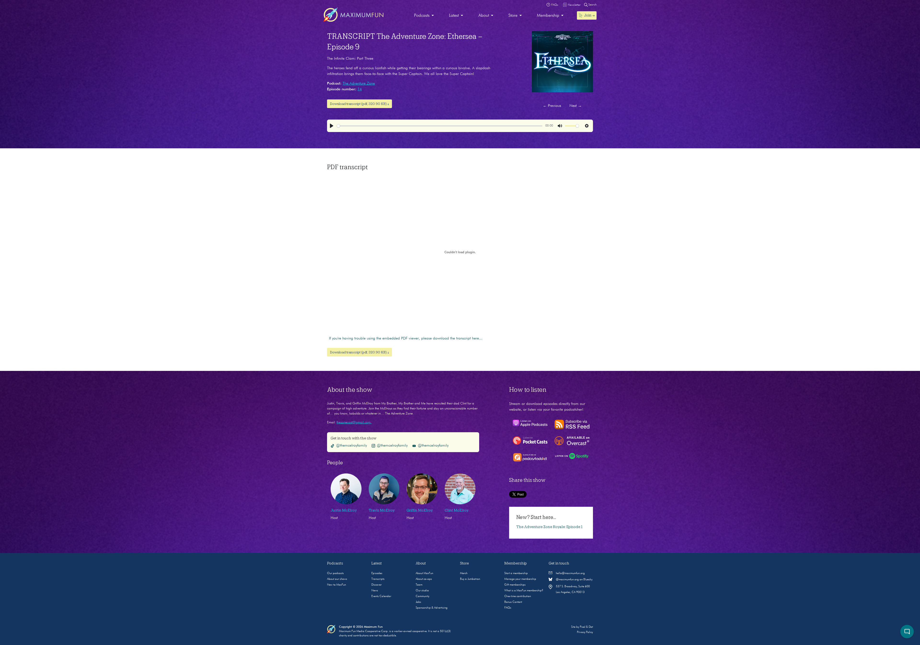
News (374, 590)
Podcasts (422, 15)
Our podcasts (335, 573)
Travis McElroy (382, 510)
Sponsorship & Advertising (432, 607)
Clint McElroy (456, 510)
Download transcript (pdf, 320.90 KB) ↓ (359, 104)
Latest (454, 15)
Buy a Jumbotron (470, 579)
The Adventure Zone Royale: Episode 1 (549, 527)
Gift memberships (515, 584)
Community (422, 596)
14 (359, 89)
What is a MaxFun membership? (523, 590)
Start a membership (516, 573)
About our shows (337, 579)
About (483, 15)
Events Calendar (381, 596)
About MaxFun (424, 573)
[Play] (331, 125)
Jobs (418, 602)
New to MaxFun (336, 584)
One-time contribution (517, 596)
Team (419, 584)
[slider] (439, 126)
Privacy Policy (585, 632)
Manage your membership (520, 579)
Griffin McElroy (420, 510)
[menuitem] (424, 16)
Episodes (376, 573)
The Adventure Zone (359, 84)
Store (513, 15)
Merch (463, 573)
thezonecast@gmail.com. (354, 422)
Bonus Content (513, 602)
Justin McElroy (344, 510)
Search (592, 4)
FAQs (507, 607)
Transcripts (378, 579)
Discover (376, 584)
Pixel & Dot (586, 627)
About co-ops (424, 579)
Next (575, 106)
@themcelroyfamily (351, 446)
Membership (548, 15)
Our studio (422, 590)
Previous (552, 106)
